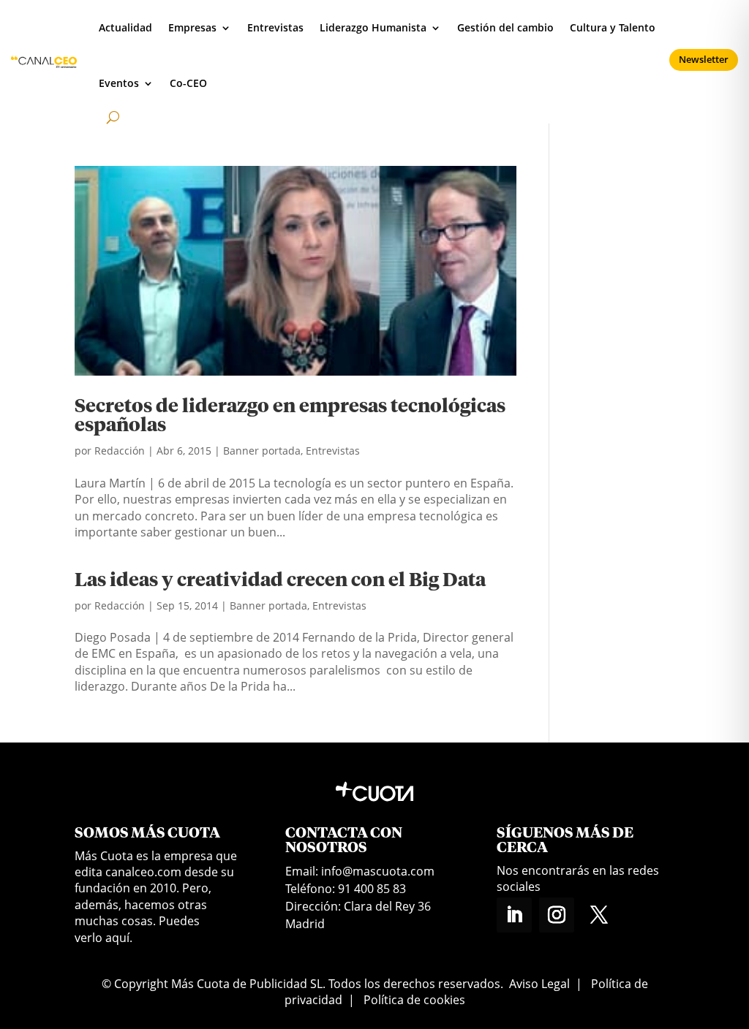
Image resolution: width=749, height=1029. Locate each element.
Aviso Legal (539, 984)
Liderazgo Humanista (373, 27)
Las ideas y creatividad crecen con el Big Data (280, 581)
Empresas (192, 27)
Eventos (119, 83)
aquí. (118, 938)
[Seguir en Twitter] (599, 915)
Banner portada (262, 450)
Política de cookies (414, 1000)
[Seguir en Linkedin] (514, 915)
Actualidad (125, 27)
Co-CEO (188, 83)
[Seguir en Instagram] (556, 915)
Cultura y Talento (612, 27)
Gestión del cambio (505, 27)
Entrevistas (275, 27)
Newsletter (704, 59)
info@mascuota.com (377, 871)
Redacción (119, 450)
